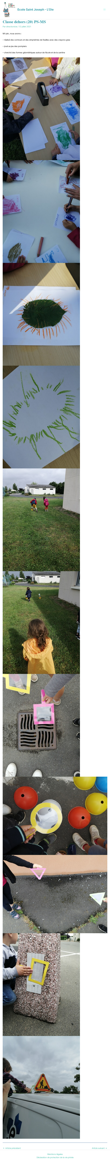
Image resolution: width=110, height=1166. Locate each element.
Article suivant (99, 1148)
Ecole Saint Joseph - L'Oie (35, 9)
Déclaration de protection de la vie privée (55, 1157)
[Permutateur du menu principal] (104, 9)
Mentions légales (55, 1154)
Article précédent (12, 1148)
